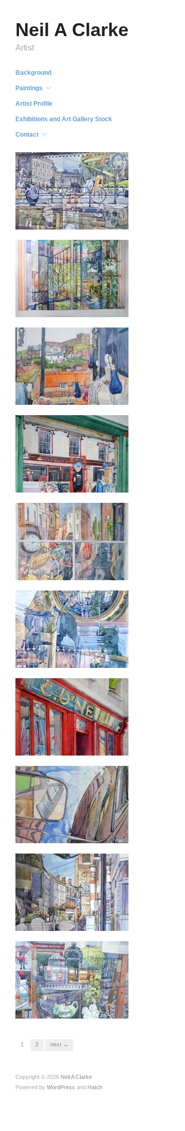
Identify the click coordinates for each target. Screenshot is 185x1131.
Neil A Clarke (71, 29)
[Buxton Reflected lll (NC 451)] (71, 190)
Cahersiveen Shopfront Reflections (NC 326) (67, 741)
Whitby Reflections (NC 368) (80, 395)
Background (33, 73)
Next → (59, 1044)
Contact (27, 135)
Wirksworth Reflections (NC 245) (74, 566)
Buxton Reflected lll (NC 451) (78, 219)
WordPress (61, 1087)
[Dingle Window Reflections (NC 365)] (71, 453)
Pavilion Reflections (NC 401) (78, 307)
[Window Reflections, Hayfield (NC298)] (71, 628)
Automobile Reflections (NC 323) (74, 829)
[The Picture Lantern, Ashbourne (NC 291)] (71, 979)
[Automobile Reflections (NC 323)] (71, 804)
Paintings (29, 88)
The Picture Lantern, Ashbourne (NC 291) (63, 1004)
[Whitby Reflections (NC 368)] (71, 365)
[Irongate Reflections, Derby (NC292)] (71, 891)
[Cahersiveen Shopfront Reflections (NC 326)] (71, 716)
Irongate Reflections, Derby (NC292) (74, 916)
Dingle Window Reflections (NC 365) (73, 478)
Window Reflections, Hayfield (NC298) (76, 653)
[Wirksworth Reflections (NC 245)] (71, 541)
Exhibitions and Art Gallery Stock (63, 119)
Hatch (94, 1087)
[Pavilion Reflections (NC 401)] (71, 278)
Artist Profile (33, 104)
